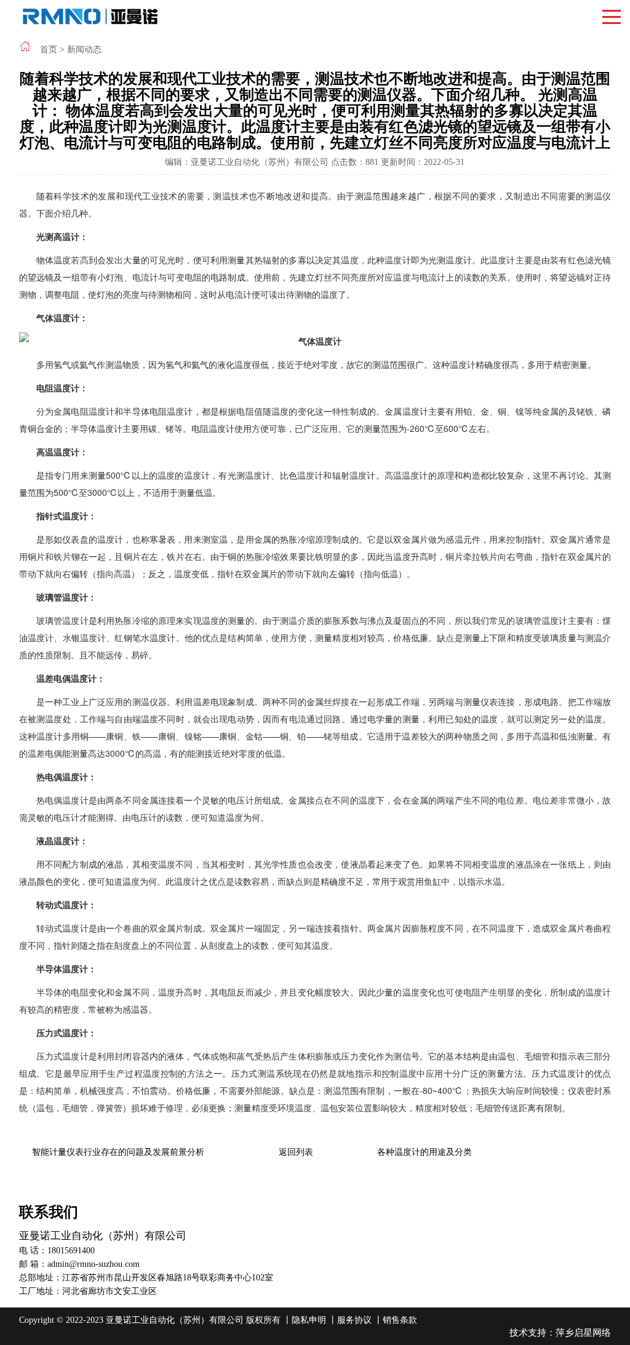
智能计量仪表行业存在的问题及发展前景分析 (118, 1152)
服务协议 (354, 1320)
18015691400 (71, 1250)
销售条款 (400, 1320)
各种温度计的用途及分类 (424, 1152)
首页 (48, 49)
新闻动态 (84, 49)
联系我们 (48, 1212)
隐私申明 (309, 1320)
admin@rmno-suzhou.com (93, 1264)
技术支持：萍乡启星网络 (560, 1333)
